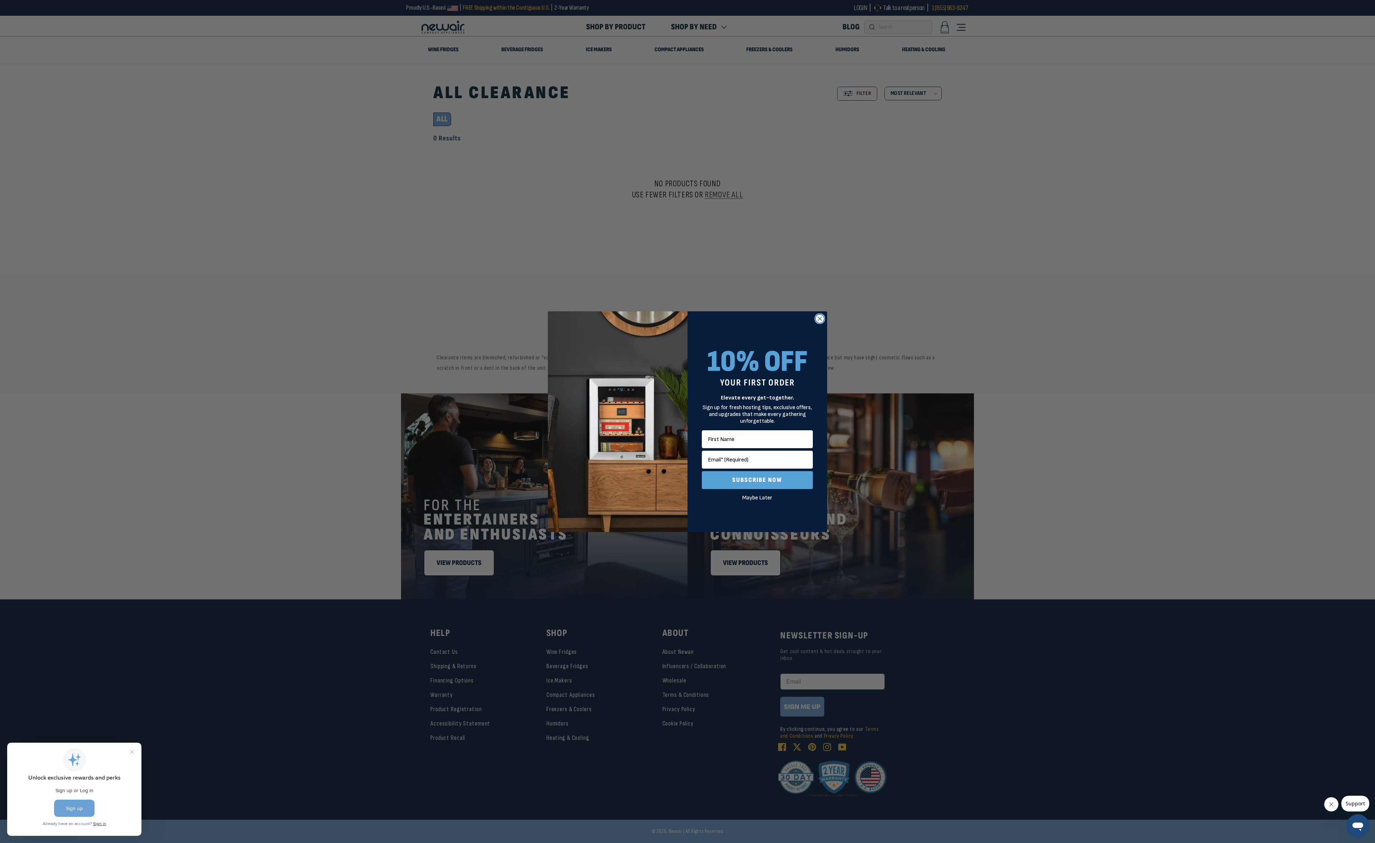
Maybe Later (757, 497)
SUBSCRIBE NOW (757, 480)
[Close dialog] (819, 318)
